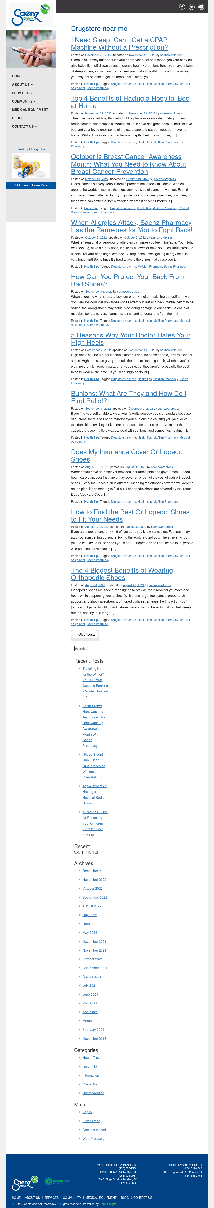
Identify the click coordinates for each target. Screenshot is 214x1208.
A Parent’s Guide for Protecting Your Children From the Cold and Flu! (95, 823)
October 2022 (93, 888)
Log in (87, 1111)
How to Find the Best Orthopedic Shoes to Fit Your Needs (130, 515)
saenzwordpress (171, 55)
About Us (21, 84)
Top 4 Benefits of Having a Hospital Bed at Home (130, 101)
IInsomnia (90, 1066)
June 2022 (90, 923)
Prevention (91, 208)
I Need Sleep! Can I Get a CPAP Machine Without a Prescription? (119, 43)
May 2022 (90, 932)
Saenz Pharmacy (98, 88)
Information (91, 1075)
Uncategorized (93, 1092)
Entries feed (91, 1120)
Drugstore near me (123, 84)
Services (21, 92)
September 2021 (95, 967)
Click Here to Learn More (31, 185)
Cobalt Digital (108, 1204)
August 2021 (92, 976)
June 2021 (90, 994)
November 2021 (94, 950)
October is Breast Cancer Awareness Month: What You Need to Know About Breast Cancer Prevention (128, 163)
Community (22, 101)
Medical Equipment (30, 109)
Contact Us (23, 126)
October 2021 (93, 959)
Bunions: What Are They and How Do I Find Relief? (128, 396)
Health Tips (91, 84)
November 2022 (94, 879)
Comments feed (94, 1129)
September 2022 (95, 897)
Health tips (145, 84)
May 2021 (90, 1003)
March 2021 (91, 1020)
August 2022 (92, 906)
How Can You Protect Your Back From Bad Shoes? (128, 279)
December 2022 (94, 870)
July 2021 (90, 985)
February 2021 (93, 1029)
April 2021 (90, 1011)
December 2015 (94, 1038)
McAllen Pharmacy (165, 84)
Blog (17, 117)
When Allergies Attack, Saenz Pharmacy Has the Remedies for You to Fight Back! (131, 225)
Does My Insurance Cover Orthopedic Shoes (127, 454)
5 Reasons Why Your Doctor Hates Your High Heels (130, 338)
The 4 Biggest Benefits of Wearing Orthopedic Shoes (122, 573)
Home (17, 76)
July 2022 (90, 914)
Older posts (84, 634)
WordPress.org (94, 1138)
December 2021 (94, 941)
